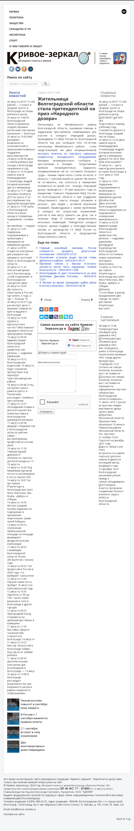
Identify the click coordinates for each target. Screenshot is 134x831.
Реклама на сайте (14, 814)
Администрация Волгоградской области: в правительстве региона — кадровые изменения (111, 243)
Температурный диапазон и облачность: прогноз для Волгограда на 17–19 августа (20, 456)
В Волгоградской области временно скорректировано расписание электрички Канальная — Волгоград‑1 (23, 125)
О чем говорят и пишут (25, 46)
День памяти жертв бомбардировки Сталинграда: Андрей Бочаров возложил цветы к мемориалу (20, 179)
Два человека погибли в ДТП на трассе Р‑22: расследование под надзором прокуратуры (21, 197)
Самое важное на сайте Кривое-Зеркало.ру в (67, 326)
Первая (14, 11)
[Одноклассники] (46, 309)
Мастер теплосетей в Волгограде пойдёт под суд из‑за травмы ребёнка (20, 649)
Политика (16, 17)
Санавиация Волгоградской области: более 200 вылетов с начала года (20, 554)
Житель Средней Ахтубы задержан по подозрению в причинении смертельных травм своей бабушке (19, 512)
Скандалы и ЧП (20, 29)
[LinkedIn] (46, 317)
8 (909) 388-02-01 (37, 801)
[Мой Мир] (51, 309)
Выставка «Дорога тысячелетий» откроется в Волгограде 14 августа (20, 633)
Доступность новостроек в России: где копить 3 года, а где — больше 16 (20, 292)
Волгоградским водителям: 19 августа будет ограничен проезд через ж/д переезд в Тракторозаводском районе (20, 370)
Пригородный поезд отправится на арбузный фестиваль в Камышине (20, 617)
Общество (16, 23)
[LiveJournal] (51, 317)
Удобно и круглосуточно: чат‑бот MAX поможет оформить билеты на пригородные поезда (20, 325)
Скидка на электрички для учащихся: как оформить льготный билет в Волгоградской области (21, 255)
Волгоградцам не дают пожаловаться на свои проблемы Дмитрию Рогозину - (67, 276)
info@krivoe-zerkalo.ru (23, 809)
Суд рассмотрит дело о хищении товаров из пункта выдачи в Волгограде (19, 308)
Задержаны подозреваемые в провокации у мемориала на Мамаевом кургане (18, 236)
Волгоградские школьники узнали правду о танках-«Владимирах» (112, 486)
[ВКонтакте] (41, 309)
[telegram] (71, 317)
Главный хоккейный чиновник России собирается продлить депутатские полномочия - (67, 251)
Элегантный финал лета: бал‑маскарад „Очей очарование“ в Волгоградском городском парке (19, 275)
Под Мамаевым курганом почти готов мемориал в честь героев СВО (21, 472)
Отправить (46, 411)
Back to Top (124, 819)
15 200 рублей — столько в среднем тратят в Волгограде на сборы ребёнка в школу (21, 108)
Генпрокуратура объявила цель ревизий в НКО (112, 343)
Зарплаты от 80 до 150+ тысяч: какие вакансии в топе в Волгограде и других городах (19, 599)
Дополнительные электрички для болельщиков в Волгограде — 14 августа (22, 665)
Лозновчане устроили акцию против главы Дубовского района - (67, 259)
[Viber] (56, 317)
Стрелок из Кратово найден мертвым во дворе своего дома (112, 418)
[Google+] (56, 309)
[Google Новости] (79, 345)
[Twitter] (41, 317)
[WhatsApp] (61, 317)
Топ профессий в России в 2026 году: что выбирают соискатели (20, 570)
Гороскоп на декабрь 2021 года (111, 451)
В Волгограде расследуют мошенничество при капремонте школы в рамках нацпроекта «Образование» (19, 683)
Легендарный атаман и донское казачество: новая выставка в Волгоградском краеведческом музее (20, 411)
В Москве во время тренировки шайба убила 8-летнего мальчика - (67, 284)
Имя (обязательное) (49, 362)
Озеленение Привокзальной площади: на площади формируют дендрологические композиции (20, 534)
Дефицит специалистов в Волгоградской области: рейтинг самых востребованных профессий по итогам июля (21, 434)
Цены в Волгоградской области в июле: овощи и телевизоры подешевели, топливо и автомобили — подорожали (24, 216)
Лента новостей (17, 94)
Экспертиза (17, 34)
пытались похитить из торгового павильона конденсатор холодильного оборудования (67, 155)
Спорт (13, 40)
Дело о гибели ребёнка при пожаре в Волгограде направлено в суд (20, 163)
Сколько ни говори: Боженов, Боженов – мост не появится (112, 381)
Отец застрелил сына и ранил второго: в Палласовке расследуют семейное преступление (20, 392)
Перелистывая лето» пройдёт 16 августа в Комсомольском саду (20, 583)
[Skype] (66, 317)
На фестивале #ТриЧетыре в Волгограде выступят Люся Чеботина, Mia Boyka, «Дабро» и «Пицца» (20, 490)
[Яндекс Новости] (79, 340)
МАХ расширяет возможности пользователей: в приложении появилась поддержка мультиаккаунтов (21, 146)
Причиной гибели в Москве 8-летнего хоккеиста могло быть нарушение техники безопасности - (67, 267)
